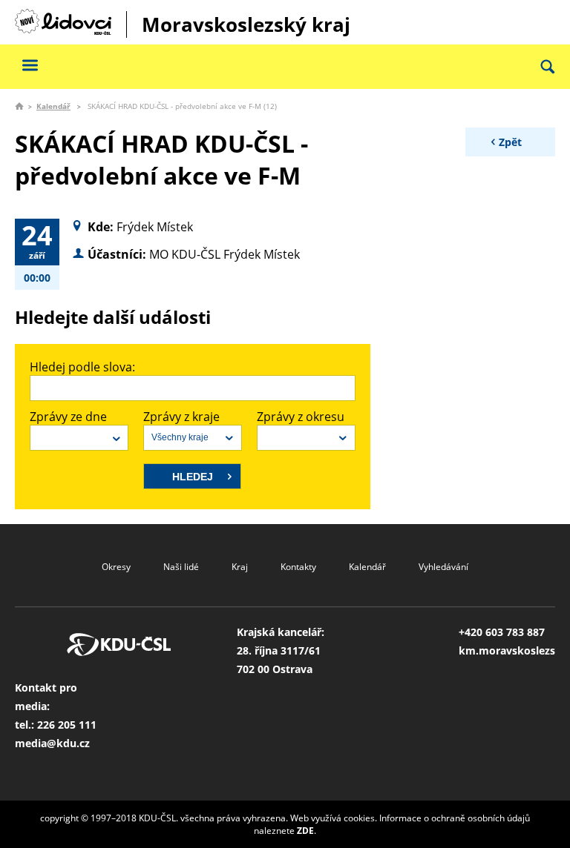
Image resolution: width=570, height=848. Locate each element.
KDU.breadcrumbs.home (19, 106)
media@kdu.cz (52, 743)
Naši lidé (181, 566)
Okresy (116, 566)
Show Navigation (30, 64)
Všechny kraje (180, 437)
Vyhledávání (443, 566)
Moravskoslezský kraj (246, 24)
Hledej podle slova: (82, 367)
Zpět (510, 142)
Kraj (240, 566)
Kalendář (53, 106)
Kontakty (298, 566)
